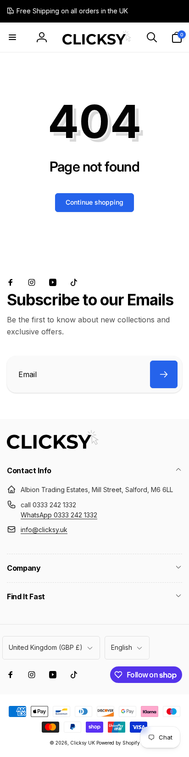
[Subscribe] (164, 374)
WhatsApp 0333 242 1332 (59, 515)
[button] (12, 37)
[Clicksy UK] (53, 446)
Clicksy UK (83, 743)
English (121, 647)
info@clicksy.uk (44, 529)
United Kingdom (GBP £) (46, 647)
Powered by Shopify (118, 743)
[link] (67, 11)
